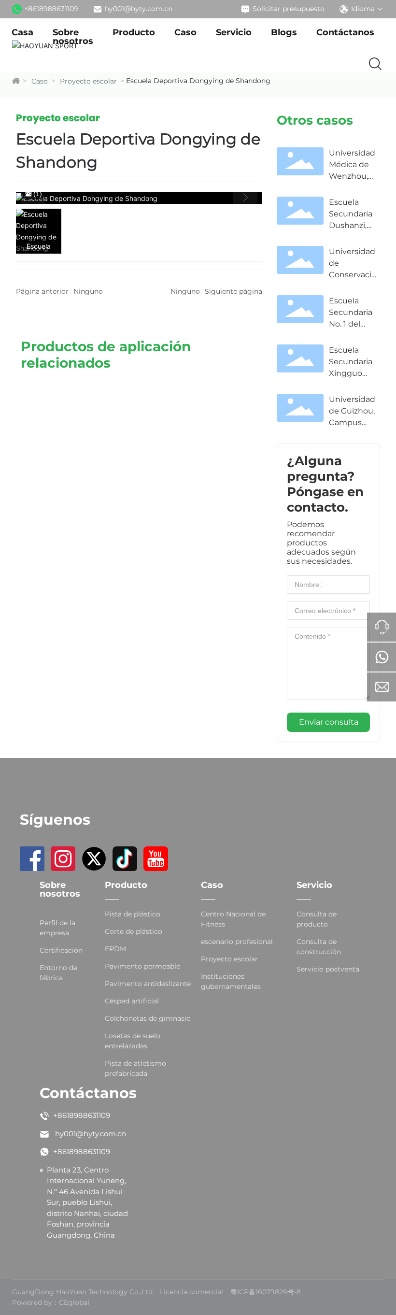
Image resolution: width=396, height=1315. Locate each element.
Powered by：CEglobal (50, 1302)
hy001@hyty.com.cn (138, 8)
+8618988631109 (51, 8)
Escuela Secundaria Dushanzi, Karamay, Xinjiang (350, 225)
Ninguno (88, 291)
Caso (39, 81)
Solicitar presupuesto (289, 8)
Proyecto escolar (88, 81)
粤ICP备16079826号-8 (265, 1291)
